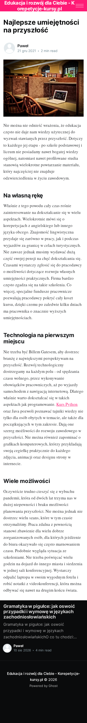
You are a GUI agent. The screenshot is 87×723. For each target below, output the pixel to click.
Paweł (22, 45)
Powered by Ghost (43, 686)
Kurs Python (67, 404)
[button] (80, 6)
